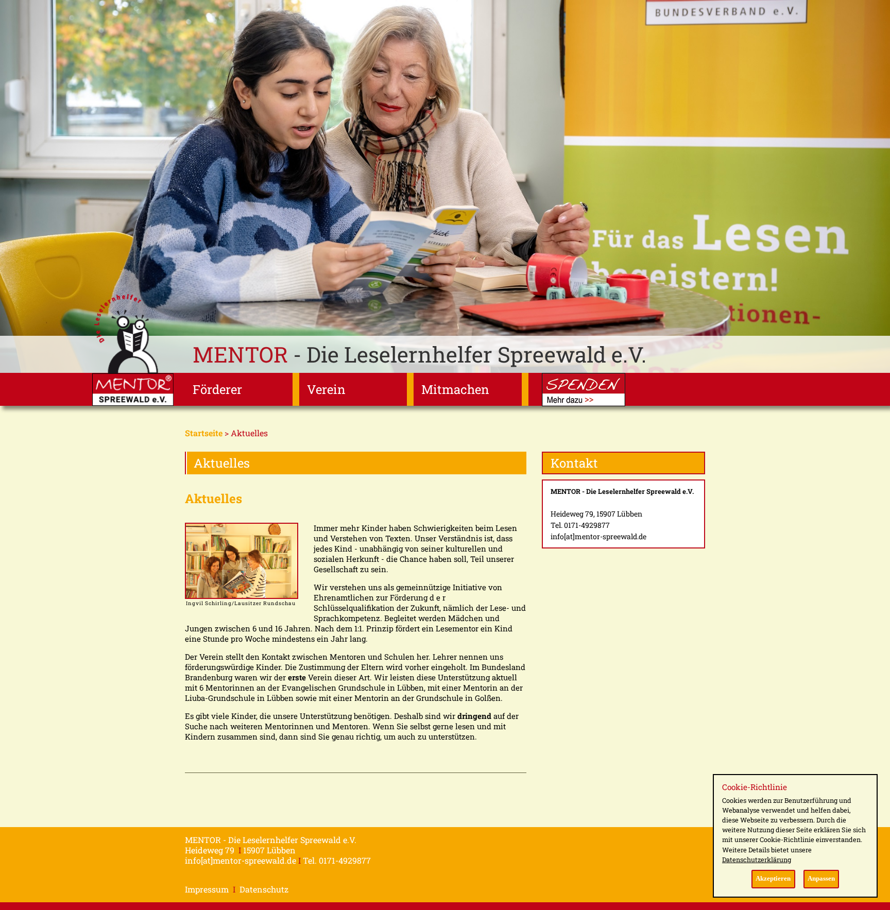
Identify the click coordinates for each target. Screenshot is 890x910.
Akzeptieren (773, 878)
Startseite (203, 432)
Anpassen (821, 878)
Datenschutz (263, 889)
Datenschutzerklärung (756, 859)
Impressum (207, 889)
